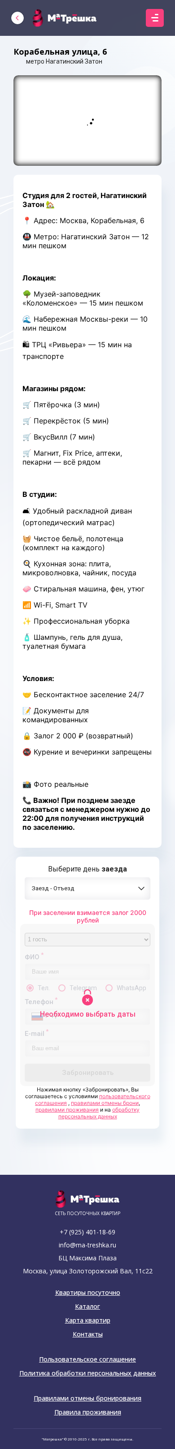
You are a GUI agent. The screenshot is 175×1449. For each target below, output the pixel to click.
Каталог (87, 1306)
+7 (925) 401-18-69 (87, 1232)
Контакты (88, 1334)
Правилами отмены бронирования (87, 1398)
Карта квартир (87, 1320)
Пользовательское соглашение (87, 1359)
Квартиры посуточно (87, 1292)
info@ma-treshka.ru (87, 1245)
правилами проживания (67, 1109)
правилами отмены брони (105, 1103)
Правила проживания (87, 1412)
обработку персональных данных (99, 1113)
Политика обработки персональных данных (87, 1373)
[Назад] (17, 18)
